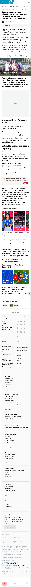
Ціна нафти (7, 436)
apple (17, 537)
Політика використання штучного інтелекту (8, 364)
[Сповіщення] (29, 2)
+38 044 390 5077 (21, 318)
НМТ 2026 (7, 474)
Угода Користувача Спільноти (21, 345)
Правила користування (7, 357)
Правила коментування (22, 347)
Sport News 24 (5, 6)
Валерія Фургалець (10, 21)
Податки (7, 445)
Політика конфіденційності (6, 360)
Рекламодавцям (6, 354)
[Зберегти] (26, 56)
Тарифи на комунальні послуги (13, 442)
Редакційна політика (7, 346)
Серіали (7, 463)
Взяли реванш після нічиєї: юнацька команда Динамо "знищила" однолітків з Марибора (22, 6)
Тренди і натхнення (10, 490)
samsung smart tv (17, 541)
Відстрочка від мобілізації (11, 425)
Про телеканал (5, 349)
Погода (6, 389)
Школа (6, 472)
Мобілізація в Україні (11, 414)
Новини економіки (10, 434)
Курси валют (8, 438)
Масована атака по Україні (12, 405)
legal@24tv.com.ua (20, 565)
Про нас (4, 341)
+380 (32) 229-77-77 (11, 563)
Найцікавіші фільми (10, 454)
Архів (18, 360)
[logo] (10, 2)
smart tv (6, 541)
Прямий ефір (8, 382)
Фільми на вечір (9, 458)
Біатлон (7, 504)
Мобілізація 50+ (9, 418)
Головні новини (9, 378)
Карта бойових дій (9, 398)
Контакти (19, 352)
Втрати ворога (8, 409)
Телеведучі (4, 351)
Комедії (6, 460)
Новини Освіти (9, 468)
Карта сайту (19, 363)
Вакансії (19, 355)
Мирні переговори (9, 400)
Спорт (6, 496)
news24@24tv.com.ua (7, 318)
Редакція (4, 344)
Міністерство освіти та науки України (14, 470)
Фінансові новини (9, 440)
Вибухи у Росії (8, 407)
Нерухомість (8, 484)
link (17, 324)
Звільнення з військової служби (13, 416)
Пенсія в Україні (9, 447)
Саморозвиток (8, 476)
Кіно (6, 452)
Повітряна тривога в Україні (12, 402)
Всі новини (8, 376)
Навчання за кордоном (11, 479)
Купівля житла (8, 488)
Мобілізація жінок (9, 420)
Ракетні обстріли (9, 396)
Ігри (18, 365)
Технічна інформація (22, 350)
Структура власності (22, 358)
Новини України (9, 380)
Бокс (6, 497)
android (6, 537)
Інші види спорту (9, 506)
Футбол (12, 6)
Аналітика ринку (9, 486)
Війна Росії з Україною (11, 394)
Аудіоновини (8, 387)
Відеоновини (8, 384)
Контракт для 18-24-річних (11, 423)
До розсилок (10, 527)
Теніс (6, 502)
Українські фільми (9, 456)
